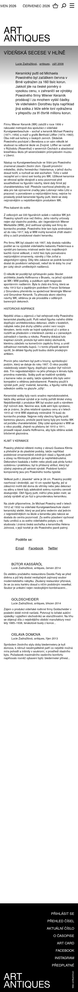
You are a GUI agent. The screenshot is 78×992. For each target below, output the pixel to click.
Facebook (65, 950)
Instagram (64, 957)
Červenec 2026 (36, 5)
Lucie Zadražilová (26, 64)
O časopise (63, 935)
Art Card (65, 942)
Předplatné (63, 965)
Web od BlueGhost (72, 979)
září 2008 (58, 64)
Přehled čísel (60, 920)
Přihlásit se (62, 913)
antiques (44, 64)
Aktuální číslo (60, 928)
